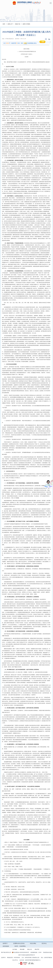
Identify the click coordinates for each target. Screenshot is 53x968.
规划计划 (17, 24)
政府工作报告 (26, 24)
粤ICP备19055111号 (6, 952)
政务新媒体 (6, 946)
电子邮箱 (15, 949)
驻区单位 (44, 943)
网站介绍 (29, 949)
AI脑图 (42, 41)
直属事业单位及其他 (18, 943)
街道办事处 (33, 943)
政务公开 (10, 24)
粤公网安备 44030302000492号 (21, 952)
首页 (4, 24)
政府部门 (5, 943)
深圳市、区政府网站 (20, 946)
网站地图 (22, 949)
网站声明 (37, 949)
